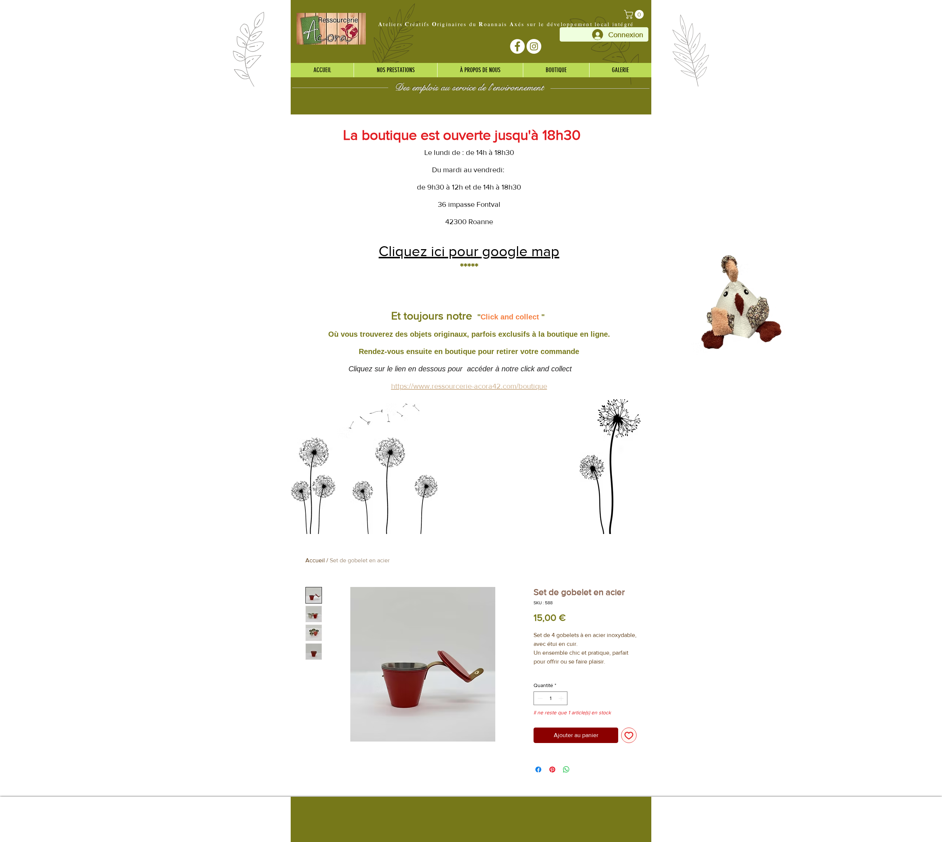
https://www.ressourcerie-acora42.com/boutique (469, 386)
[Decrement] (539, 698)
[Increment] (561, 698)
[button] (635, 14)
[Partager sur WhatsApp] (566, 769)
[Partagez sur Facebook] (538, 769)
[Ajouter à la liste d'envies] (629, 735)
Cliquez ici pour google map (469, 251)
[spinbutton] (550, 698)
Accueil (315, 560)
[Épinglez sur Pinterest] (552, 769)
